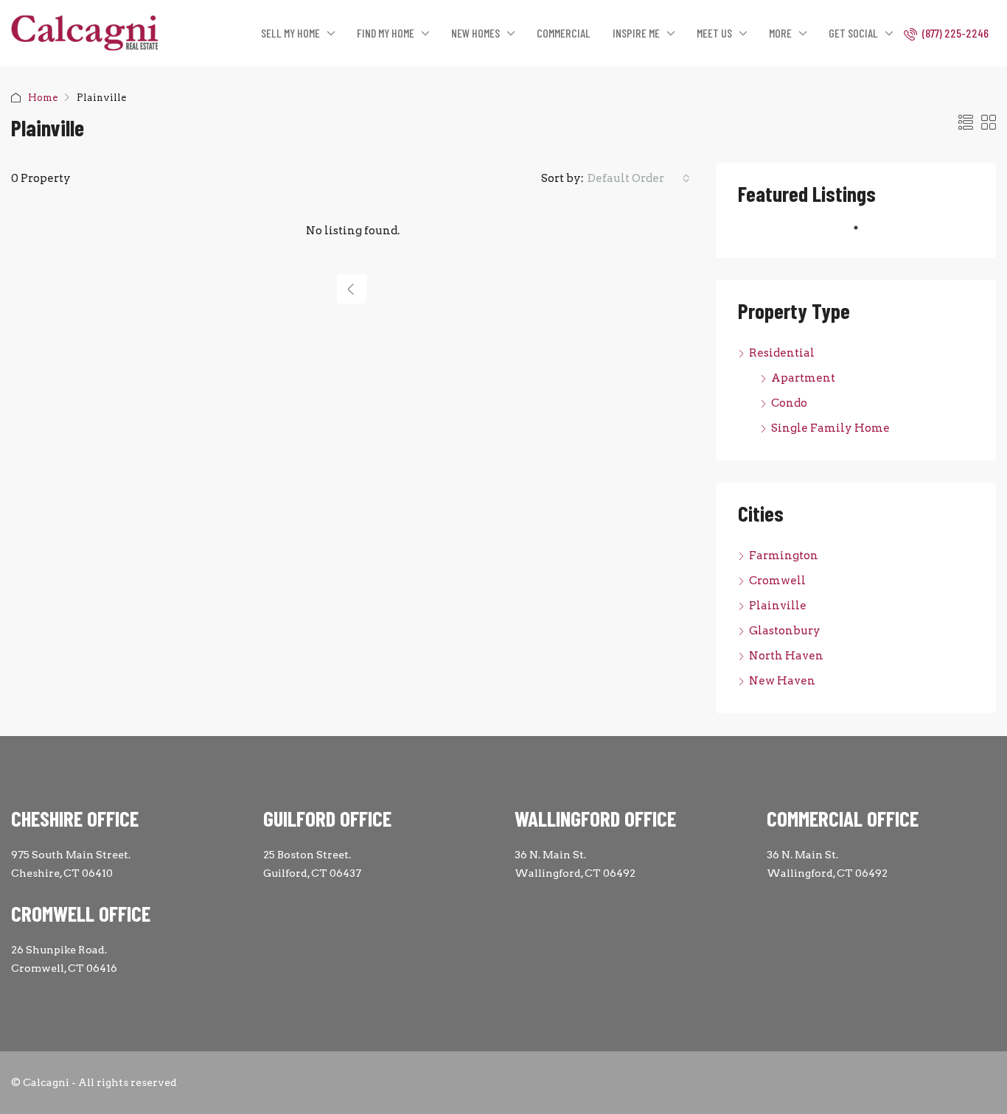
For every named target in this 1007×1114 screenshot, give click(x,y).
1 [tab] (863, 233)
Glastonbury (784, 630)
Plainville (777, 605)
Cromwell (777, 580)
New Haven (782, 680)
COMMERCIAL (563, 33)
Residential (782, 353)
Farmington (783, 555)
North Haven (786, 655)
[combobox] (638, 178)
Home (43, 97)
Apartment (803, 378)
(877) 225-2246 (954, 33)
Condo (789, 403)
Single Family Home (830, 428)
